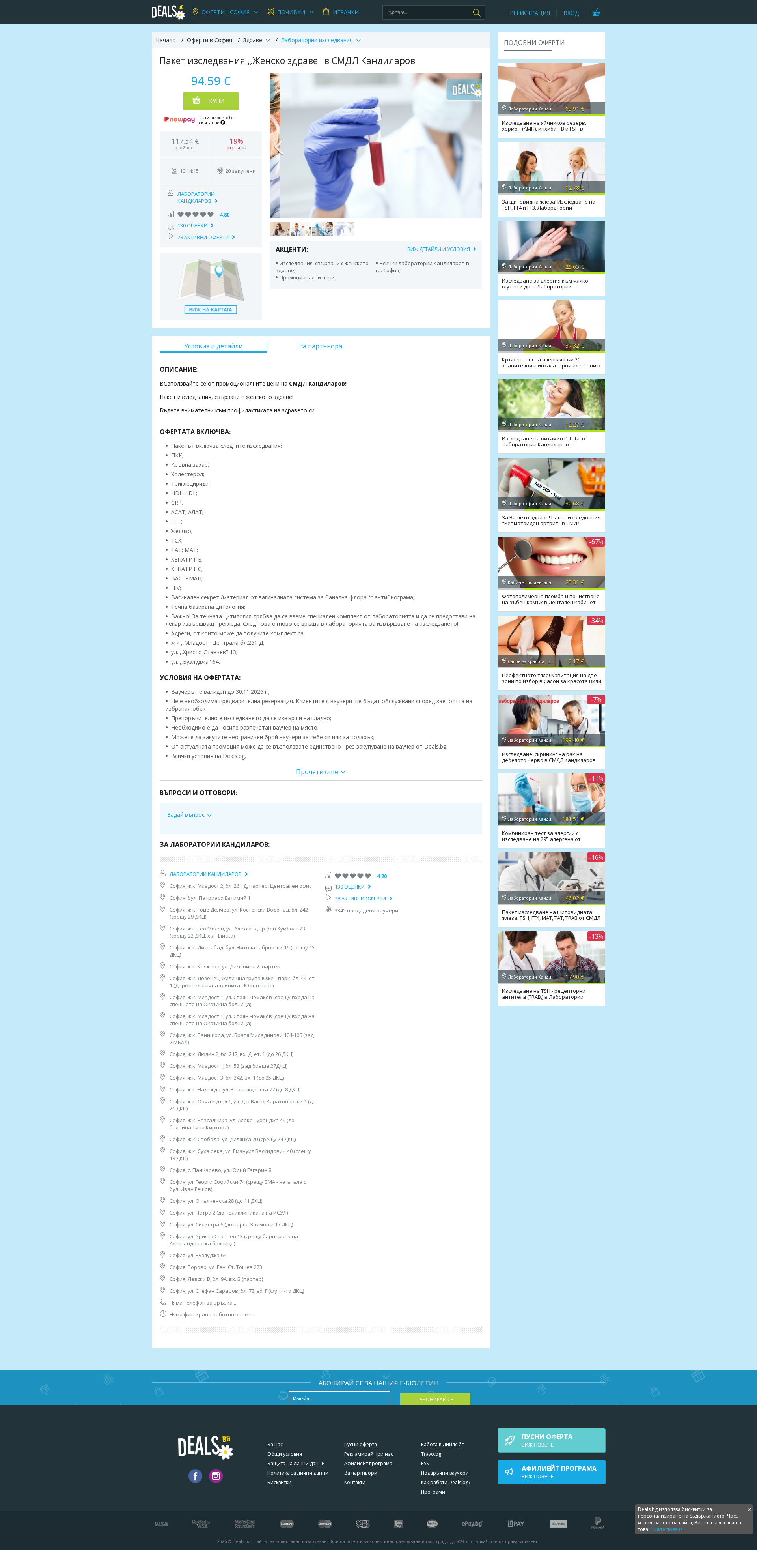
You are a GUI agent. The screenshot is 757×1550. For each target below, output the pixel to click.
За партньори (360, 1473)
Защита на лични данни (296, 1463)
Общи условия (284, 1454)
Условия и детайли (213, 346)
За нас (275, 1444)
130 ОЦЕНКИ (192, 225)
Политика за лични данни (297, 1473)
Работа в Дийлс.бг (442, 1444)
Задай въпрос (186, 814)
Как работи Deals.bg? (445, 1482)
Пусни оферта (360, 1444)
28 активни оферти (203, 237)
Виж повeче (547, 1440)
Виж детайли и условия (438, 249)
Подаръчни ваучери (445, 1473)
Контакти (354, 1482)
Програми (433, 1491)
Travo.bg (431, 1454)
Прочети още (317, 772)
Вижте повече (667, 1529)
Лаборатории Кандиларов (195, 197)
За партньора (320, 346)
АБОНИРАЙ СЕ (436, 1399)
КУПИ (216, 101)
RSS (425, 1463)
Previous (279, 145)
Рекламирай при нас (368, 1454)
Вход (571, 13)
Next (472, 145)
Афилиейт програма (368, 1463)
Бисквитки (279, 1482)
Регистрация (530, 13)
